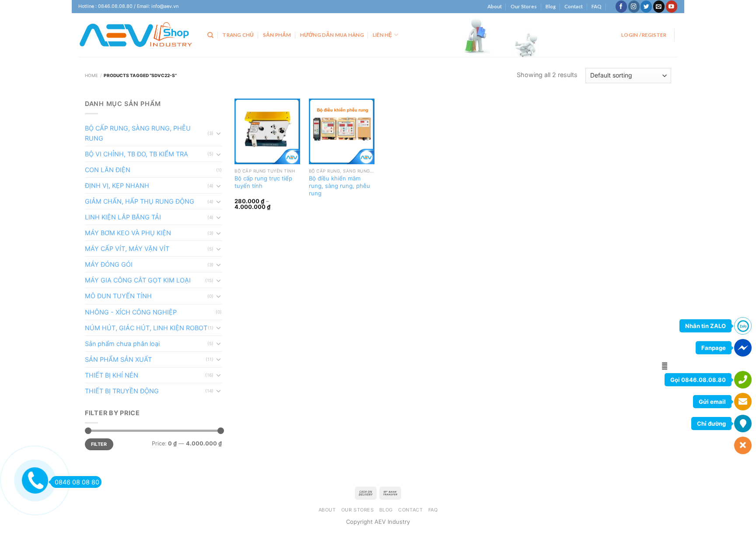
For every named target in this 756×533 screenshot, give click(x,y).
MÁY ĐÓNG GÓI (109, 264)
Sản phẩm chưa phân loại (122, 343)
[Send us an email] (659, 6)
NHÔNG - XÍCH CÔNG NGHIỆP (131, 312)
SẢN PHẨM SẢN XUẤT (118, 359)
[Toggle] (219, 133)
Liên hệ (382, 35)
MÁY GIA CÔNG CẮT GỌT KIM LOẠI (138, 280)
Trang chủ (238, 35)
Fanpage (713, 347)
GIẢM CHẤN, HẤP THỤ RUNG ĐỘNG (139, 201)
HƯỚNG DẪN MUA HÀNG (332, 35)
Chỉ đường (711, 423)
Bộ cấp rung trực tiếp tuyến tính (263, 182)
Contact (573, 6)
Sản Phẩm (277, 35)
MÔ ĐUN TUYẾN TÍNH (118, 296)
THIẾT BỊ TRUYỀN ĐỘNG (122, 391)
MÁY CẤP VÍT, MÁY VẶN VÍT (127, 248)
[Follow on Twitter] (646, 6)
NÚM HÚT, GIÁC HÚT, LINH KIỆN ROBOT (146, 328)
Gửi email (712, 401)
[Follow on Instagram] (634, 6)
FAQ (597, 6)
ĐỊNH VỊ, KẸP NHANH (117, 185)
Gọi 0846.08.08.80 (698, 379)
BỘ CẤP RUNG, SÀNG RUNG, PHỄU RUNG (138, 133)
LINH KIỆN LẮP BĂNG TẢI (123, 217)
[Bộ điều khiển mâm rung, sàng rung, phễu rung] (341, 131)
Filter (99, 444)
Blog (551, 6)
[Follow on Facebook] (621, 6)
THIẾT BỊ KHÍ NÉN (111, 375)
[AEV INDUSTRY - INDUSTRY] (136, 35)
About (494, 6)
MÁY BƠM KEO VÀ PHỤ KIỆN (128, 232)
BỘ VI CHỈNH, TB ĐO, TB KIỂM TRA (136, 154)
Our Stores (524, 6)
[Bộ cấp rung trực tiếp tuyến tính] (267, 131)
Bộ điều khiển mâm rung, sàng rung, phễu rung (339, 186)
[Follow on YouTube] (671, 6)
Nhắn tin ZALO (705, 325)
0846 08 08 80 (77, 482)
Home (91, 75)
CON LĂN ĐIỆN (107, 169)
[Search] (210, 35)
